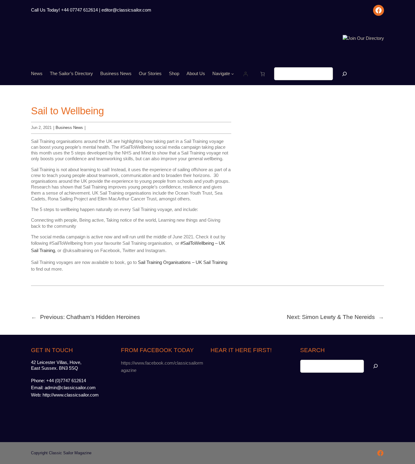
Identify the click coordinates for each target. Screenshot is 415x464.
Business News (69, 127)
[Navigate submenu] (232, 73)
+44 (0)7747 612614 (66, 380)
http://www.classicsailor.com (71, 395)
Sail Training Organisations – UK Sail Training (182, 262)
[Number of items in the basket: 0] (262, 73)
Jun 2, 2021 (41, 127)
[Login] (245, 73)
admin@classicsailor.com (70, 387)
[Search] (344, 73)
